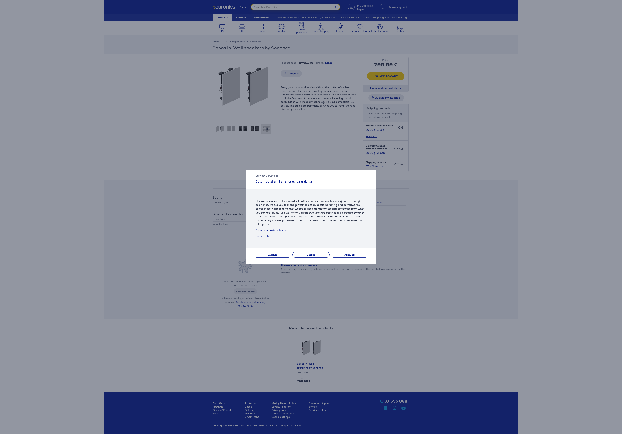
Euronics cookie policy (269, 230)
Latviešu (261, 175)
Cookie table (263, 236)
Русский (273, 175)
